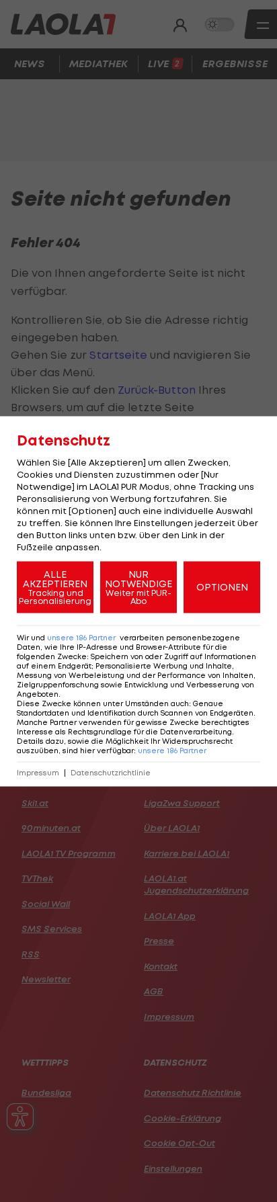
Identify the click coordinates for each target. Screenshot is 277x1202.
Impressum (38, 772)
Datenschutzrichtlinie (111, 772)
